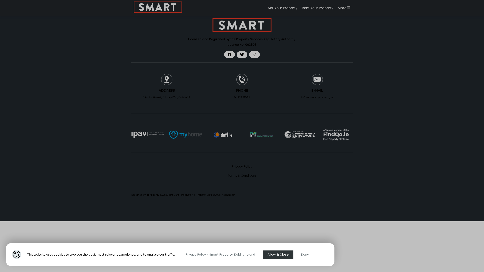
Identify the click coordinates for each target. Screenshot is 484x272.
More (342, 7)
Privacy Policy (242, 166)
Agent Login (228, 194)
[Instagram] (254, 54)
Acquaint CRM (170, 194)
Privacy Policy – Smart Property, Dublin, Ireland (220, 254)
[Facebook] (229, 54)
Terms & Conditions (242, 175)
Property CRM (204, 194)
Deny (305, 254)
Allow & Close (278, 254)
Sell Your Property (282, 7)
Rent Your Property (317, 7)
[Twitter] (242, 54)
